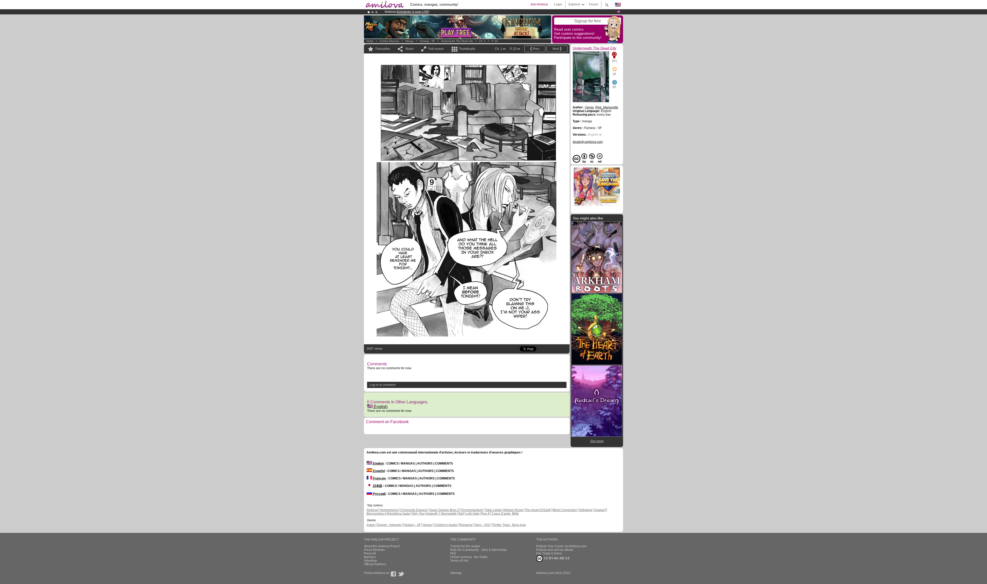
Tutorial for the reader (465, 546)
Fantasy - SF (427, 41)
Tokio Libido (493, 510)
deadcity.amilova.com (588, 142)
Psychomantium (472, 510)
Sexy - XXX (482, 525)
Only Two (418, 513)
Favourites (383, 49)
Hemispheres (389, 510)
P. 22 (495, 41)
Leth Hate (472, 513)
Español (378, 471)
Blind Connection (565, 510)
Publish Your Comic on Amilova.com (561, 546)
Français (379, 478)
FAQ (453, 553)
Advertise (370, 560)
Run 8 (485, 513)
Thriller (497, 525)
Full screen (436, 49)
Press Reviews (374, 550)
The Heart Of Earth (538, 510)
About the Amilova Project (382, 546)
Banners (370, 557)
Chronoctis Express (413, 510)
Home (370, 41)
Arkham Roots (513, 510)
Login (558, 4)
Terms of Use (459, 560)
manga (409, 41)
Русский (379, 494)
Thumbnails (467, 49)
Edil (461, 513)
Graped (599, 510)
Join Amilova (539, 4)
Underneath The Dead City (457, 41)
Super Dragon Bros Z (444, 510)
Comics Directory (389, 41)
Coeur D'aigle (501, 513)
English (380, 406)
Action (371, 525)
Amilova (372, 510)
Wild (516, 513)
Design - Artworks (389, 525)
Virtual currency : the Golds (469, 557)
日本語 (377, 486)
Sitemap (456, 573)
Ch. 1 (482, 41)
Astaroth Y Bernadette (441, 513)
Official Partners (375, 564)
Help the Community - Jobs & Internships (478, 550)
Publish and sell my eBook (554, 550)
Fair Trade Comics (549, 553)
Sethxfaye (585, 510)
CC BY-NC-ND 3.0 (556, 558)
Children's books (445, 525)
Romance (466, 525)
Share (409, 49)
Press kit (370, 553)
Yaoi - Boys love (515, 525)
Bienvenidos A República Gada (388, 513)
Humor (427, 525)
